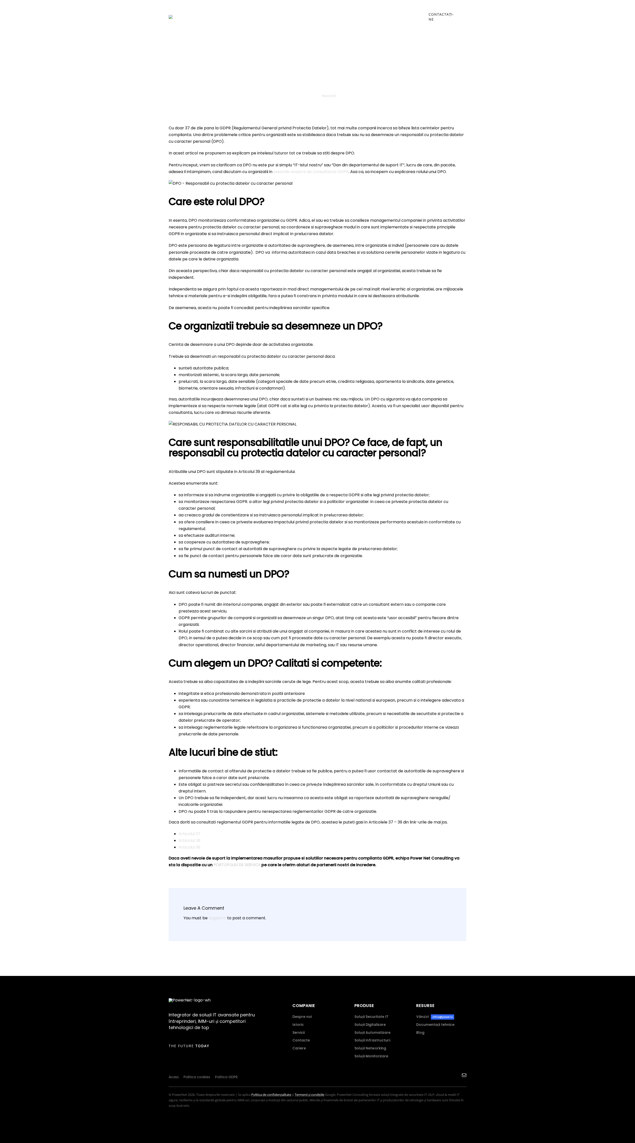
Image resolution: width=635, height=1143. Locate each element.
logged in (217, 918)
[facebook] (446, 1075)
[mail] (464, 1075)
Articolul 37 (189, 834)
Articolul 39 (189, 847)
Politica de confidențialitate (271, 1094)
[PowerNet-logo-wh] (190, 1000)
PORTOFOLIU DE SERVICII (237, 865)
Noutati (329, 95)
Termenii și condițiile (309, 1094)
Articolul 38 (189, 840)
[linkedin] (455, 1075)
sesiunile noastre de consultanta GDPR (311, 172)
